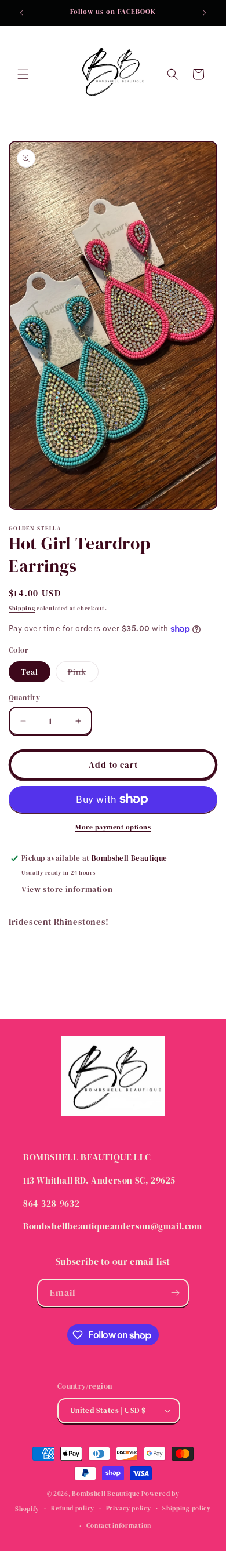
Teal (29, 672)
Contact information (118, 1525)
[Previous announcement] (21, 13)
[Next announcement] (204, 13)
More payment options (113, 827)
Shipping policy (186, 1508)
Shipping (22, 608)
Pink (83, 673)
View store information (66, 889)
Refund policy (72, 1508)
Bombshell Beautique (106, 1494)
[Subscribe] (175, 1293)
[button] (23, 74)
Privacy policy (128, 1508)
